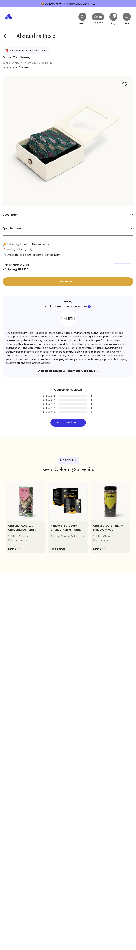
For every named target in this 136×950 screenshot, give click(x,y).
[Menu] (127, 17)
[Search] (82, 17)
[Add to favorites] (124, 84)
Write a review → (68, 422)
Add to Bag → (68, 281)
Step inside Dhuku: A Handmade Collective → (68, 371)
